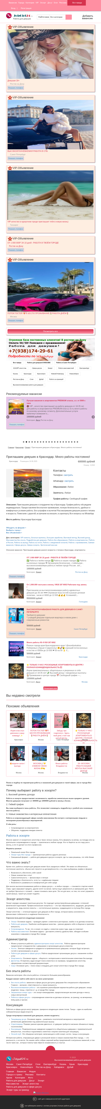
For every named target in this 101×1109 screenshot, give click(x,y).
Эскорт (43, 3)
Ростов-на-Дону (18, 379)
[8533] (50, 349)
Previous (8, 417)
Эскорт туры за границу (17, 1090)
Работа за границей (56, 379)
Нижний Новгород (57, 374)
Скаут (13, 966)
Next (93, 417)
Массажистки (12, 1083)
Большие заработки (55, 538)
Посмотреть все (50, 331)
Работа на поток (35, 543)
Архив (9, 1077)
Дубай (41, 379)
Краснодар (27, 374)
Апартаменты (16, 958)
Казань (15, 374)
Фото (30, 1077)
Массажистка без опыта (15, 540)
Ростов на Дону (81, 572)
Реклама (63, 3)
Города (21, 3)
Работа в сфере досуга (20, 997)
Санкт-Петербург (81, 629)
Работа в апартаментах (78, 540)
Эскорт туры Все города (20, 855)
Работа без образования (58, 540)
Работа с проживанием (77, 543)
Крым (72, 1064)
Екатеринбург (84, 368)
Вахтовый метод (70, 538)
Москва (85, 682)
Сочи (31, 379)
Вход (13, 8)
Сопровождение (17, 929)
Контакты (40, 1074)
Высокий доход (84, 538)
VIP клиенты (25, 538)
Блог (56, 3)
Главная (11, 447)
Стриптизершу (17, 1024)
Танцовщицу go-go (18, 1019)
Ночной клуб (16, 1034)
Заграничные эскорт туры (21, 992)
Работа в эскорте (17, 835)
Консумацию (16, 1029)
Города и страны (14, 1074)
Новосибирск (74, 374)
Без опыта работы (18, 982)
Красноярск (41, 374)
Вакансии (13, 3)
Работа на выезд (21, 543)
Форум (32, 1071)
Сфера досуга (37, 368)
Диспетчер (15, 961)
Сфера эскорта (33, 545)
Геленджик (83, 602)
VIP (37, 3)
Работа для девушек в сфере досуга (26, 953)
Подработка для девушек (36, 540)
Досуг (50, 3)
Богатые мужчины (38, 538)
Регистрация (25, 8)
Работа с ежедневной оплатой (55, 543)
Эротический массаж (48, 545)
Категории (30, 3)
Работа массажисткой (66, 368)
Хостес (14, 948)
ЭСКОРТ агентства (19, 368)
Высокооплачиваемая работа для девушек (28, 385)
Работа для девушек (19, 924)
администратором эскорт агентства (48, 943)
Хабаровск (59, 1067)
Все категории (56, 17)
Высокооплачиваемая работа (23, 987)
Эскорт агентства (30, 1083)
